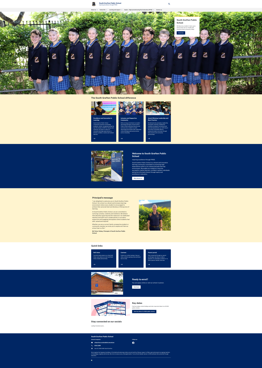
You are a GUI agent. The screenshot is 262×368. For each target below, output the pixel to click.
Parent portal (152, 252)
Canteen (123, 252)
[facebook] (133, 343)
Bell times (96, 252)
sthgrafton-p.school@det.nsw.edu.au (104, 342)
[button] (94, 10)
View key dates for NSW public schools (144, 311)
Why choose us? (138, 178)
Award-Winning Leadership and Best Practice (158, 119)
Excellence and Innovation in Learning (102, 119)
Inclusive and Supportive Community (129, 119)
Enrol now (181, 33)
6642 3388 (97, 345)
